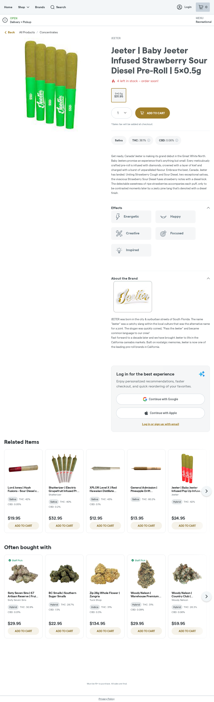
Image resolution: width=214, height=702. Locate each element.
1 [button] (117, 113)
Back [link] (11, 32)
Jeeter (116, 38)
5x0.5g (118, 95)
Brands (40, 7)
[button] (160, 207)
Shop (21, 7)
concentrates (49, 32)
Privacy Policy (107, 698)
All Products (27, 32)
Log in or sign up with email (160, 424)
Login (188, 6)
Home (8, 7)
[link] (118, 140)
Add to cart (23, 525)
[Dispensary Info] (5, 20)
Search (61, 7)
